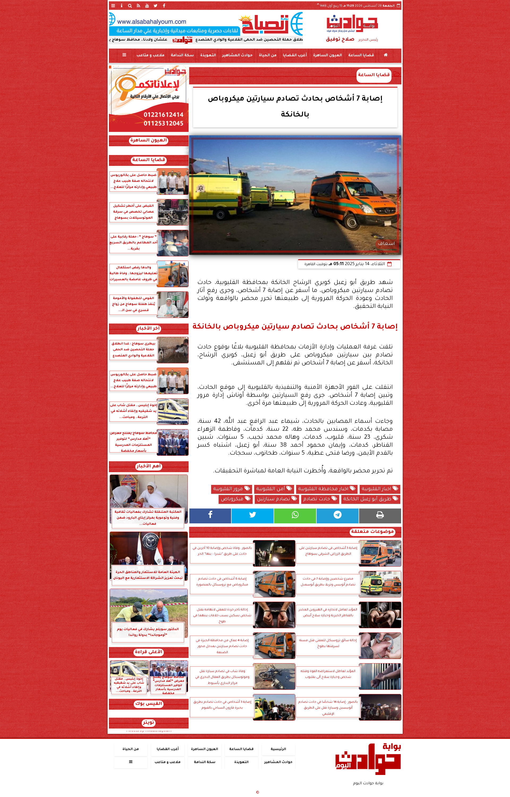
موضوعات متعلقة (372, 532)
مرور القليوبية (228, 489)
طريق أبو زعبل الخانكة (368, 499)
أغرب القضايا (295, 56)
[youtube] (147, 5)
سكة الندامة (182, 56)
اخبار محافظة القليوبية (324, 489)
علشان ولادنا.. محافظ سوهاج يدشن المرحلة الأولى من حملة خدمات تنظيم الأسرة (133, 40)
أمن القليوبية (271, 489)
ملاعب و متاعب (150, 56)
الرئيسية (278, 749)
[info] (121, 5)
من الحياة (267, 56)
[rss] (138, 5)
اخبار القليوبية (377, 489)
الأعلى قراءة (148, 652)
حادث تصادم (317, 499)
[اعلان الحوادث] (149, 131)
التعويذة (208, 56)
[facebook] (164, 5)
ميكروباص (233, 499)
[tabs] (113, 5)
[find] (130, 5)
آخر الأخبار (149, 328)
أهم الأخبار (149, 466)
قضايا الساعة (361, 56)
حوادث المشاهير (237, 56)
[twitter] (155, 5)
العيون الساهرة (327, 56)
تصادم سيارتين (274, 499)
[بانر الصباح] (206, 24)
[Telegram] (337, 516)
